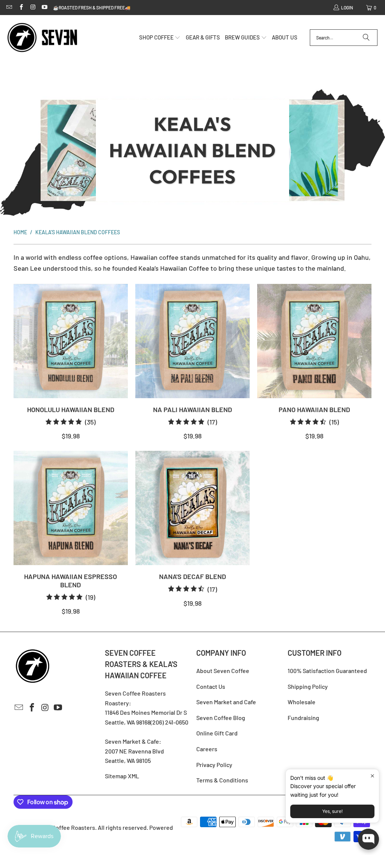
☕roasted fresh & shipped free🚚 (91, 7)
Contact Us (210, 686)
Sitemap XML (122, 775)
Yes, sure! (332, 811)
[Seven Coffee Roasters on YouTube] (44, 7)
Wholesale (301, 701)
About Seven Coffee (222, 670)
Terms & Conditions (222, 780)
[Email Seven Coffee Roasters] (9, 7)
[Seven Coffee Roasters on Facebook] (20, 7)
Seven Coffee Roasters (64, 827)
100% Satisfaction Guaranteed (327, 670)
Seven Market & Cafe (132, 741)
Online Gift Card (217, 733)
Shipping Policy (308, 686)
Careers (206, 748)
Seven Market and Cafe (226, 701)
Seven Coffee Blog (220, 717)
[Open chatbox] (368, 839)
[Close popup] (372, 776)
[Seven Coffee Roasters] (42, 38)
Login (347, 7)
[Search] (366, 37)
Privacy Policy (214, 764)
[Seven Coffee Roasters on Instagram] (32, 7)
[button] (160, 37)
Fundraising (303, 717)
